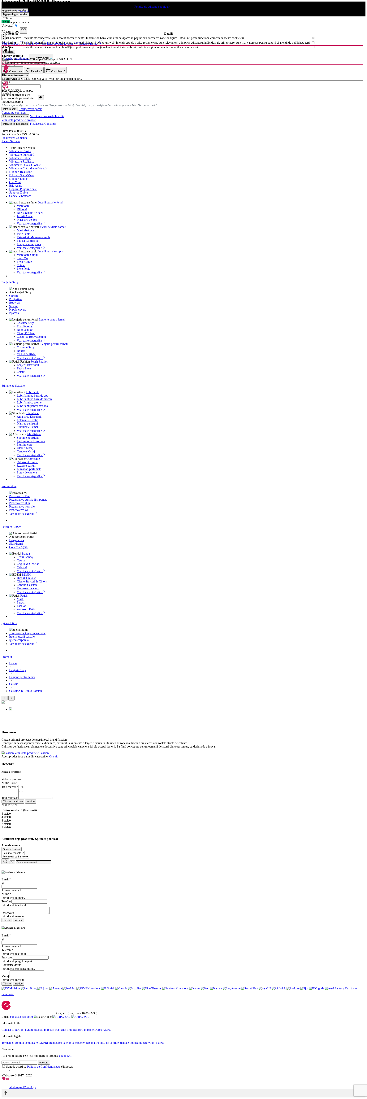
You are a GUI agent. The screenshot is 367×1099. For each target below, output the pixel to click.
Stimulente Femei (27, 427)
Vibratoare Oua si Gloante (25, 165)
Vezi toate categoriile (30, 223)
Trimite (7, 920)
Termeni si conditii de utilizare (20, 1042)
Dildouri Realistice (20, 171)
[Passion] (8, 753)
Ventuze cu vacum (28, 588)
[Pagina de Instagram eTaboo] (9, 1072)
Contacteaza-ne (88, 43)
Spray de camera (27, 472)
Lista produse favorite (60, 43)
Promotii (7, 656)
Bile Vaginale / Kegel (30, 212)
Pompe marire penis (29, 244)
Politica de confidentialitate (112, 1042)
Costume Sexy (25, 347)
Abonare (43, 1062)
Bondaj (26, 553)
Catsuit (21, 371)
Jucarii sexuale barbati (53, 227)
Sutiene (13, 306)
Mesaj (5, 976)
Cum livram (25, 1029)
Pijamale (14, 313)
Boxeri (21, 350)
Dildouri (22, 209)
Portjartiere (15, 299)
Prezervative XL (19, 510)
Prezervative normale (22, 506)
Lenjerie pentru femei (52, 319)
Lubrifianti (32, 392)
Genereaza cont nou (14, 112)
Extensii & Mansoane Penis (33, 237)
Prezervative (24, 261)
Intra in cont (9, 108)
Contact (6, 1029)
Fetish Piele (24, 368)
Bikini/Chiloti (25, 329)
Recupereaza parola (30, 109)
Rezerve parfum (26, 465)
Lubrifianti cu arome (29, 402)
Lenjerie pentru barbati (54, 344)
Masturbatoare (25, 230)
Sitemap (38, 1029)
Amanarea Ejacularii (29, 416)
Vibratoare (23, 205)
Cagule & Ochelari (28, 563)
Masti (20, 599)
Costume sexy (25, 323)
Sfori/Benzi (16, 543)
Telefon (6, 901)
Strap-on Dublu (18, 192)
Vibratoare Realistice (21, 161)
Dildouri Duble (18, 178)
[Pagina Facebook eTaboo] (4, 1072)
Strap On (22, 258)
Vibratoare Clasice (20, 151)
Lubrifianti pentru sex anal (33, 406)
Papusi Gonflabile (27, 240)
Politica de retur (139, 1042)
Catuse (21, 265)
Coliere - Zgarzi (18, 547)
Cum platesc (156, 1042)
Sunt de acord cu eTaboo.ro (39, 1066)
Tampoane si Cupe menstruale (27, 633)
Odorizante (33, 458)
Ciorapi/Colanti (26, 333)
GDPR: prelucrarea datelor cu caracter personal (67, 1042)
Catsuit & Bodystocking (31, 336)
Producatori (74, 1029)
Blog (15, 1029)
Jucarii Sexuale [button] (11, 141)
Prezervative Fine (19, 496)
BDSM (26, 574)
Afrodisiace (34, 434)
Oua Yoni (15, 182)
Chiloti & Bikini (26, 354)
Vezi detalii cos (11, 43)
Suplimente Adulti (28, 437)
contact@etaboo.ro (21, 1016)
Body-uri (14, 302)
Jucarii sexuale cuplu (50, 251)
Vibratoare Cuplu (27, 254)
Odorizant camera (27, 462)
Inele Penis (23, 233)
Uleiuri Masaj (25, 448)
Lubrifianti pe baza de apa (32, 395)
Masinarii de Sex (27, 219)
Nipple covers (17, 309)
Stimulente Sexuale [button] (13, 385)
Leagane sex (16, 540)
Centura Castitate (27, 585)
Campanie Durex (91, 1029)
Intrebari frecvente (55, 1029)
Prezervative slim (19, 503)
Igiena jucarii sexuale (22, 636)
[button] (4, 37)
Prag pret (7, 957)
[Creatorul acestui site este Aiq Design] (9, 1079)
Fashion (21, 606)
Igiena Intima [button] (9, 623)
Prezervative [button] (9, 486)
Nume (5, 782)
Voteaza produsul (12, 779)
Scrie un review (11, 849)
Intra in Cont (34, 43)
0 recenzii (23, 11)
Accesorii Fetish (26, 609)
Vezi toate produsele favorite (47, 116)
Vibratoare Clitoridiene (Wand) (27, 168)
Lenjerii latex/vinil (28, 365)
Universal (8, 25)
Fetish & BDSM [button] (11, 526)
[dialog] (183, 896)
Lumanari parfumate (29, 469)
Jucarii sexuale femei (50, 202)
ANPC (107, 1029)
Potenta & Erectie (27, 420)
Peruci (20, 602)
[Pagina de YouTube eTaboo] (15, 1072)
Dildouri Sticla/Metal (21, 175)
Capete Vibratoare (20, 196)
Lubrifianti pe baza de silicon (34, 399)
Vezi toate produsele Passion (32, 753)
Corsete (13, 295)
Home (13, 663)
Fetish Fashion (39, 361)
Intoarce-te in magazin (15, 116)
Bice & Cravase (26, 578)
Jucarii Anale (24, 216)
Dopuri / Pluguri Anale (23, 189)
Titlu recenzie (10, 786)
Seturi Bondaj (25, 557)
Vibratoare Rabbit (20, 158)
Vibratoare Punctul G (22, 154)
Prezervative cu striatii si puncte (28, 499)
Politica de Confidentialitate (43, 1066)
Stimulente (32, 413)
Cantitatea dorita (11, 964)
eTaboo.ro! (65, 1055)
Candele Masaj (26, 451)
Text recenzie (10, 797)
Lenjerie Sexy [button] (10, 282)
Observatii (8, 912)
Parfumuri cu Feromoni (31, 441)
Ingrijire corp (24, 444)
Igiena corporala (19, 640)
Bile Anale (15, 185)
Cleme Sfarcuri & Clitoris (32, 581)
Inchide (31, 801)
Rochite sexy (24, 326)
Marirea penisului (27, 423)
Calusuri (22, 567)
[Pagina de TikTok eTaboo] (20, 1072)
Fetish (24, 595)
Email (6, 879)
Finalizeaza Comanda (43, 123)
